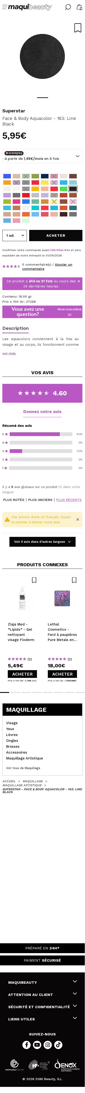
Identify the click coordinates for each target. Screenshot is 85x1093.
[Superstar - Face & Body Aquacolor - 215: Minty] (54, 208)
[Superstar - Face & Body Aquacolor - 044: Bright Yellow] (54, 201)
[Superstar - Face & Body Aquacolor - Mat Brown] (63, 220)
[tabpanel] (42, 56)
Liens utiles (21, 1019)
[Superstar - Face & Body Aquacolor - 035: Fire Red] (54, 189)
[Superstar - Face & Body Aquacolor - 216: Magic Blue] (63, 182)
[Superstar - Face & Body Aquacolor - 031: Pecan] (16, 208)
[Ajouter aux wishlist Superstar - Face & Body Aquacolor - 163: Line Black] (77, 28)
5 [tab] (48, 692)
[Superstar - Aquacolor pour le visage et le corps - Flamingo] (45, 214)
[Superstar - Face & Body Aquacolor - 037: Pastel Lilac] (45, 195)
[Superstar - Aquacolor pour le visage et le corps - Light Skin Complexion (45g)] (7, 214)
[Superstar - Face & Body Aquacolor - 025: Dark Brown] (54, 195)
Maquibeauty (22, 982)
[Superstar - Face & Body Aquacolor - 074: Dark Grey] (16, 195)
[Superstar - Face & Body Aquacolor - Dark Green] (54, 220)
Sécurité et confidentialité (39, 1007)
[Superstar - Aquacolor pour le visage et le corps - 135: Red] (45, 208)
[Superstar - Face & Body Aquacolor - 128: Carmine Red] (26, 195)
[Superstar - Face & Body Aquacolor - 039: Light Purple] (54, 182)
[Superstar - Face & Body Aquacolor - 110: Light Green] (7, 201)
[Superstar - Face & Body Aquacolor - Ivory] (45, 220)
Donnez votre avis (42, 411)
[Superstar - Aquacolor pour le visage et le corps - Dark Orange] (26, 214)
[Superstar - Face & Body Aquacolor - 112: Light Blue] (26, 201)
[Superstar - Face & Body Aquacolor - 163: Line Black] (73, 189)
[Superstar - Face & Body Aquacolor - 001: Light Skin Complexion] (45, 189)
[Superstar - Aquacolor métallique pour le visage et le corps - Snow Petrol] (73, 208)
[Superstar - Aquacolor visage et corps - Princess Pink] (16, 220)
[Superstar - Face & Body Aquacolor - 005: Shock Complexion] (16, 176)
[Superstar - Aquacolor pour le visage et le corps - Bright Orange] (63, 208)
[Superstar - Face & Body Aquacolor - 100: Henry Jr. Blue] (7, 208)
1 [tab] (42, 97)
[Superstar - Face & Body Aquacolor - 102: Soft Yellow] (45, 182)
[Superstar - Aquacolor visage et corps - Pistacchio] (26, 220)
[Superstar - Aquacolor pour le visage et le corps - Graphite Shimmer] (73, 214)
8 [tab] (80, 692)
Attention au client (30, 994)
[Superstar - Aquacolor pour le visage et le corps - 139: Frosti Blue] (7, 220)
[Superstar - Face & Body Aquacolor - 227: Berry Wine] (54, 176)
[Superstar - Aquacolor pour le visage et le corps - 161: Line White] (7, 189)
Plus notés (13, 500)
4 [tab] (37, 692)
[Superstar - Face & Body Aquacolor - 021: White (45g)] (16, 189)
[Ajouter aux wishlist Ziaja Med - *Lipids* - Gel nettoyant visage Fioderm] (22, 580)
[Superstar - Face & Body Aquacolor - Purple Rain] (35, 220)
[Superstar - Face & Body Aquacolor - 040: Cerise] (35, 182)
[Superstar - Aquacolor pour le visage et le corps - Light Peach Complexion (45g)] (16, 214)
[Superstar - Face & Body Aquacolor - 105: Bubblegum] (73, 201)
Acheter (22, 674)
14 (52, 250)
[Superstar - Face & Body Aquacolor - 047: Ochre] (35, 189)
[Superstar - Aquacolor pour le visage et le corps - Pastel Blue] (35, 214)
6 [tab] (58, 692)
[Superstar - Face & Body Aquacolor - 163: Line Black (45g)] (26, 189)
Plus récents (68, 500)
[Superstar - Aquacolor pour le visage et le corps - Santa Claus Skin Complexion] (54, 214)
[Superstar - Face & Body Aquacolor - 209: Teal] (35, 208)
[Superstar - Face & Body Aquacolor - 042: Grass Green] (35, 176)
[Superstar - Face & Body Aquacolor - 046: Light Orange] (7, 182)
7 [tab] (69, 692)
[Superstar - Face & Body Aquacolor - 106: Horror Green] (35, 201)
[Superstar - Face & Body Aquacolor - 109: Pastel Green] (73, 182)
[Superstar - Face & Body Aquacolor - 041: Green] (26, 176)
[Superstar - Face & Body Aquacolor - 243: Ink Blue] (45, 176)
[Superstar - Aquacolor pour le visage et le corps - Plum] (63, 214)
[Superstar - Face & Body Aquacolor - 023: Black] (26, 182)
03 (58, 250)
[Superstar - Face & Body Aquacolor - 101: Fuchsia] (16, 201)
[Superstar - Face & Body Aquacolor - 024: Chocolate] (63, 201)
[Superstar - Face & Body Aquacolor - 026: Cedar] (73, 195)
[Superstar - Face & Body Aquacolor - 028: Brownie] (73, 176)
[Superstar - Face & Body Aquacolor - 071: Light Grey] (35, 195)
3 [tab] (26, 692)
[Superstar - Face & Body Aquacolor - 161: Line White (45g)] (26, 208)
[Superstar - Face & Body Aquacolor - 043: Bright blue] (7, 176)
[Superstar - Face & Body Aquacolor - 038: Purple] (16, 182)
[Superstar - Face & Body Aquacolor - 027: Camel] (45, 201)
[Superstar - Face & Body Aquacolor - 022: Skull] (63, 176)
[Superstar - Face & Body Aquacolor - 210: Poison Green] (63, 189)
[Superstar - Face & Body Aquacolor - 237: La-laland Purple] (7, 195)
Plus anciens (40, 500)
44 (66, 250)
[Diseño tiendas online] (67, 1064)
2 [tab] (15, 692)
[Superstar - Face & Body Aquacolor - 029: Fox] (63, 195)
